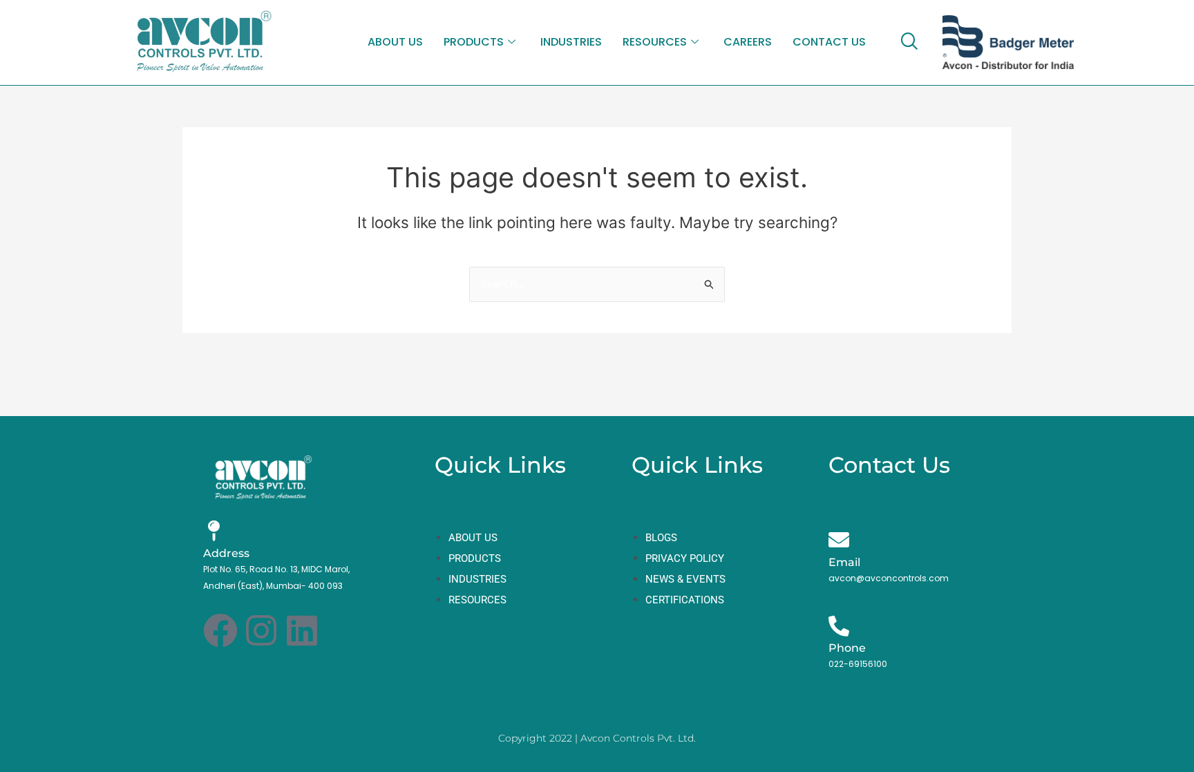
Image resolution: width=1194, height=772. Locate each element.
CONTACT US (829, 42)
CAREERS (747, 42)
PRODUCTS (474, 42)
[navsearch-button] (908, 42)
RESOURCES (655, 42)
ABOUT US (395, 42)
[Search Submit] (709, 284)
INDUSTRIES (571, 42)
